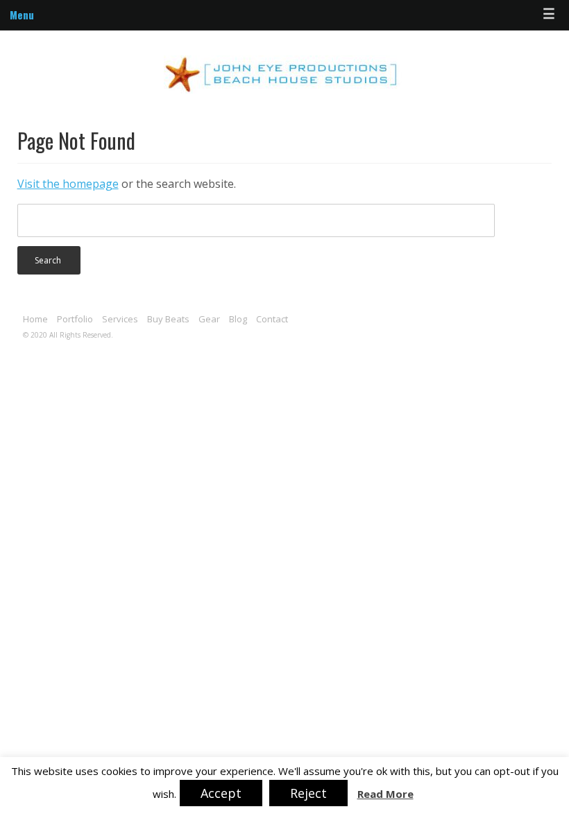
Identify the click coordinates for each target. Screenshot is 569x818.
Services (120, 319)
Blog (238, 319)
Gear (209, 319)
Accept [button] (221, 793)
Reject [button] (308, 793)
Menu (22, 14)
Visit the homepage (68, 183)
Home (35, 319)
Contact (272, 319)
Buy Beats (168, 319)
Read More (385, 794)
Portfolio (75, 319)
